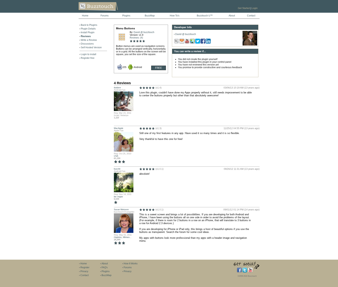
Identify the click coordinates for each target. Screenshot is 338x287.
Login (255, 8)
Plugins (126, 15)
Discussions (87, 43)
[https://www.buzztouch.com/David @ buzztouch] (250, 44)
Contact (251, 15)
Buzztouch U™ (205, 15)
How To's (174, 15)
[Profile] (123, 110)
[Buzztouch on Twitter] (244, 271)
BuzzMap (150, 15)
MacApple (118, 128)
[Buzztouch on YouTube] (250, 271)
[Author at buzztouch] (176, 42)
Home (85, 15)
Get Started (244, 8)
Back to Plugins (89, 25)
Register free (87, 58)
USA (116, 156)
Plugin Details (88, 28)
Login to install (88, 54)
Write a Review (89, 40)
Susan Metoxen (121, 209)
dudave (117, 87)
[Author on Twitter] (197, 42)
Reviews (86, 36)
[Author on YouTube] (187, 42)
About (232, 15)
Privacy (84, 271)
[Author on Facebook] (203, 42)
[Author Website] (192, 42)
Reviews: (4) (136, 37)
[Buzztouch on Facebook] (239, 271)
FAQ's (105, 267)
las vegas (118, 196)
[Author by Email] (182, 42)
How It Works (131, 263)
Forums (105, 15)
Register (84, 267)
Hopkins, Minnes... (122, 237)
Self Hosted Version (91, 47)
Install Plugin (87, 32)
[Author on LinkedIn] (208, 42)
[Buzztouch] (108, 12)
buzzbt (117, 169)
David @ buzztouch (144, 32)
